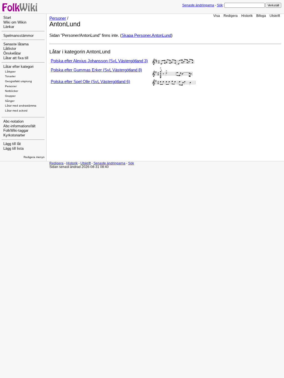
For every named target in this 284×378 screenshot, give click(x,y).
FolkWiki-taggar (15, 131)
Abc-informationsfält (19, 126)
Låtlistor (9, 49)
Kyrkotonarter (14, 135)
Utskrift (275, 15)
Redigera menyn (34, 157)
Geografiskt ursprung (18, 81)
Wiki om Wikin (14, 22)
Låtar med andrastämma (20, 105)
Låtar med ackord (16, 110)
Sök (220, 5)
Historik (247, 15)
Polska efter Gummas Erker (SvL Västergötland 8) (96, 70)
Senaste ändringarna (198, 5)
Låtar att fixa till (15, 58)
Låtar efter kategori (18, 67)
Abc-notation (13, 121)
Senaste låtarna (16, 44)
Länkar (8, 27)
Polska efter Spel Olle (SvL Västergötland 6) (90, 81)
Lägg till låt (12, 144)
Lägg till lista (13, 149)
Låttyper (10, 71)
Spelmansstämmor (18, 36)
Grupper (10, 95)
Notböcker (11, 90)
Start (7, 18)
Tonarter (10, 76)
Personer (11, 86)
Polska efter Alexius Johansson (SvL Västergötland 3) (99, 61)
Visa (216, 15)
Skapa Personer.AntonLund (146, 35)
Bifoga (261, 15)
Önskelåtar (12, 53)
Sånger (9, 100)
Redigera (231, 15)
